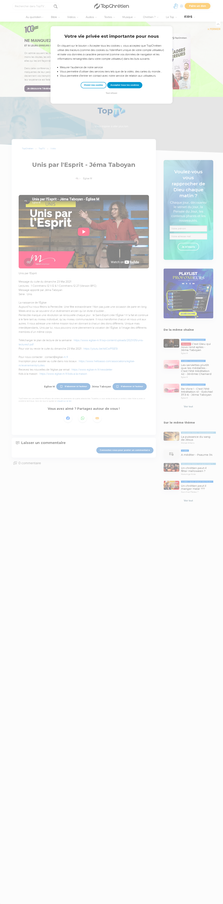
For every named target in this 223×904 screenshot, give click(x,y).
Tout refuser (111, 93)
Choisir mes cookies (93, 85)
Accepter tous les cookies (124, 85)
